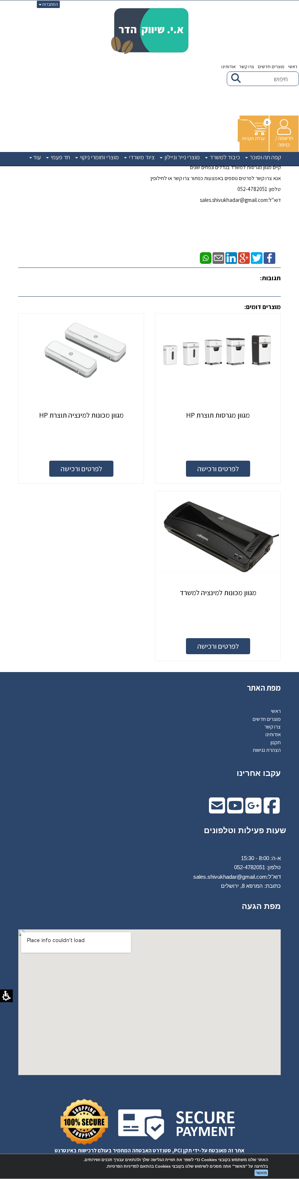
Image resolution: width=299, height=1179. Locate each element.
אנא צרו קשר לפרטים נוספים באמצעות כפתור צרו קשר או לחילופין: (215, 178)
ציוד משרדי (141, 157)
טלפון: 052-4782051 (259, 189)
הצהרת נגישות (267, 749)
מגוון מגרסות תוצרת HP (218, 415)
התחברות (50, 4)
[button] (253, 130)
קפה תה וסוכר (265, 157)
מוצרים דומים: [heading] (262, 306)
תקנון (276, 742)
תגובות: (270, 278)
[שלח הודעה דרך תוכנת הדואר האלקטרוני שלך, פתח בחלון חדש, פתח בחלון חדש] (217, 810)
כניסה (284, 144)
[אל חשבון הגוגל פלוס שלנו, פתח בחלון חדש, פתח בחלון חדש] (253, 810)
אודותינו (228, 66)
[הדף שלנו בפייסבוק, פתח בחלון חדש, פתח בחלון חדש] (272, 810)
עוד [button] (37, 157)
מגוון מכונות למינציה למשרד (218, 592)
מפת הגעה (261, 906)
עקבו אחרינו (259, 773)
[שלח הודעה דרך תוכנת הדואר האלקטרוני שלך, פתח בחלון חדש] (218, 257)
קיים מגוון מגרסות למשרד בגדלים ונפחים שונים (235, 167)
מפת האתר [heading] (264, 687)
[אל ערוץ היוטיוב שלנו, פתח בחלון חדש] (235, 810)
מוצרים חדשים (271, 66)
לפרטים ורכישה (218, 468)
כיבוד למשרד (224, 157)
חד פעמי (60, 157)
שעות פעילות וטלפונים (245, 830)
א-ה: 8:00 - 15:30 (261, 858)
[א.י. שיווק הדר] (150, 31)
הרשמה (285, 137)
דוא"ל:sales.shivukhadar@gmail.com (240, 199)
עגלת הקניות (253, 138)
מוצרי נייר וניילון (181, 157)
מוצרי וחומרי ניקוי (99, 157)
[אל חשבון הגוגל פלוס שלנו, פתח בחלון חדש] (244, 257)
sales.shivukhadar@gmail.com (230, 877)
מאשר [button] (261, 1173)
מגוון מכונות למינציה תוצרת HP (81, 415)
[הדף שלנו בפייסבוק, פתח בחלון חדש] (269, 257)
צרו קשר (246, 66)
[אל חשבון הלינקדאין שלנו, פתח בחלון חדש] (231, 257)
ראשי (292, 66)
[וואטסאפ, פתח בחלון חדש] (205, 257)
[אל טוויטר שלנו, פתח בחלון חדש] (257, 257)
